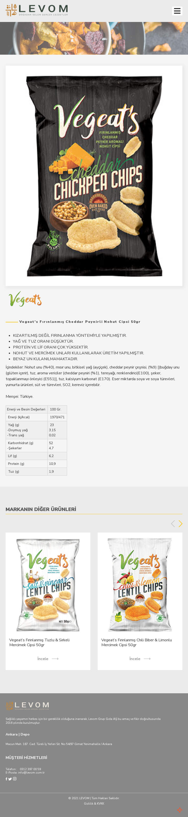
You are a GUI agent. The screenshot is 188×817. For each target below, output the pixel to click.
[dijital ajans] (172, 810)
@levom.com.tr (34, 773)
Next (180, 523)
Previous (173, 523)
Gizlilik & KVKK (94, 804)
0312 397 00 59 (30, 769)
